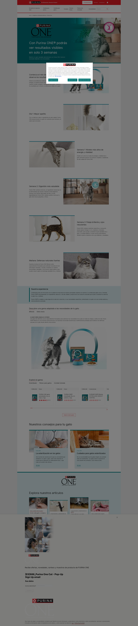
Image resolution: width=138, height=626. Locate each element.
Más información (58, 76)
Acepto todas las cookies (84, 79)
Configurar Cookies (53, 79)
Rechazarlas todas (72, 79)
